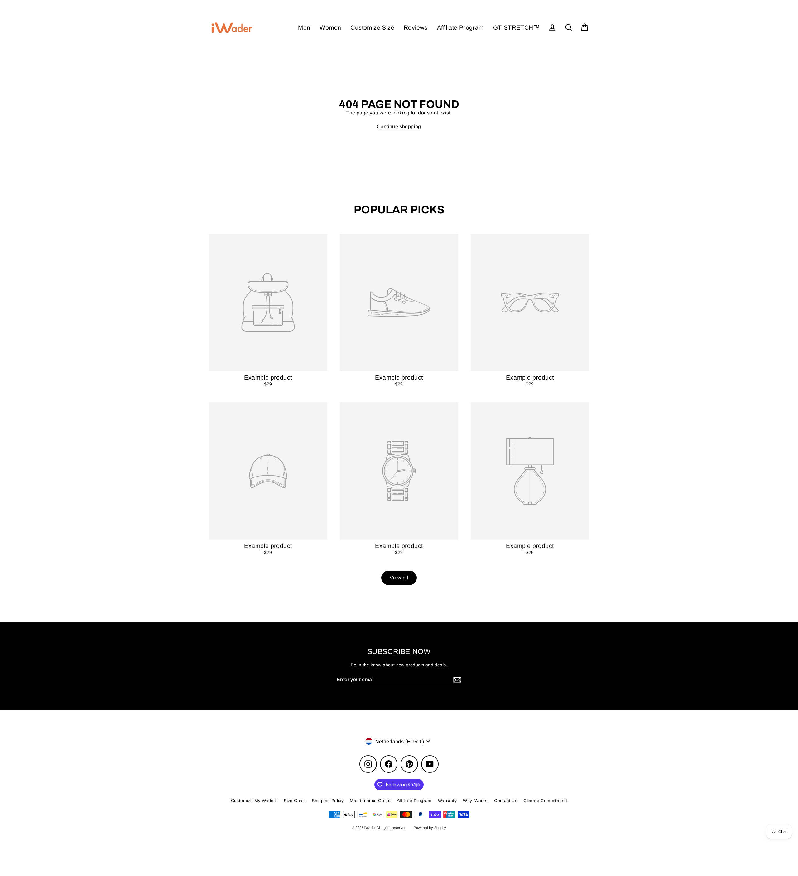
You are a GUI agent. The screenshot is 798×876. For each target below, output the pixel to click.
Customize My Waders (254, 800)
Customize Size (372, 27)
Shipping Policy (328, 800)
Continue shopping (399, 126)
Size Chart (294, 800)
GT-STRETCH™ (516, 27)
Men (304, 27)
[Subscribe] (456, 679)
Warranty (447, 800)
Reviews (416, 27)
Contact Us (505, 800)
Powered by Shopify (430, 828)
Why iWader (475, 800)
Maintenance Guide (370, 800)
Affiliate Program (460, 27)
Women (330, 27)
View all (399, 577)
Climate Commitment (545, 800)
